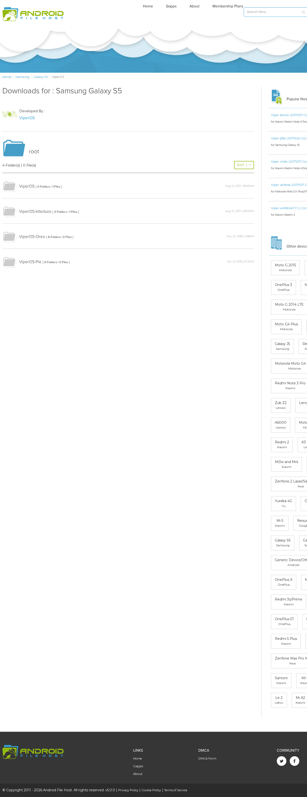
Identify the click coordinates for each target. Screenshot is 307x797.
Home (148, 6)
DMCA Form (207, 758)
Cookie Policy (151, 790)
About (194, 6)
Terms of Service (175, 790)
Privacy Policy (128, 790)
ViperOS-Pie (30, 261)
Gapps (171, 6)
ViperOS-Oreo (32, 236)
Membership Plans (228, 6)
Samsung (22, 77)
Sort (242, 165)
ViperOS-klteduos (35, 211)
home (6, 77)
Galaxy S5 (40, 77)
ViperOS (27, 117)
